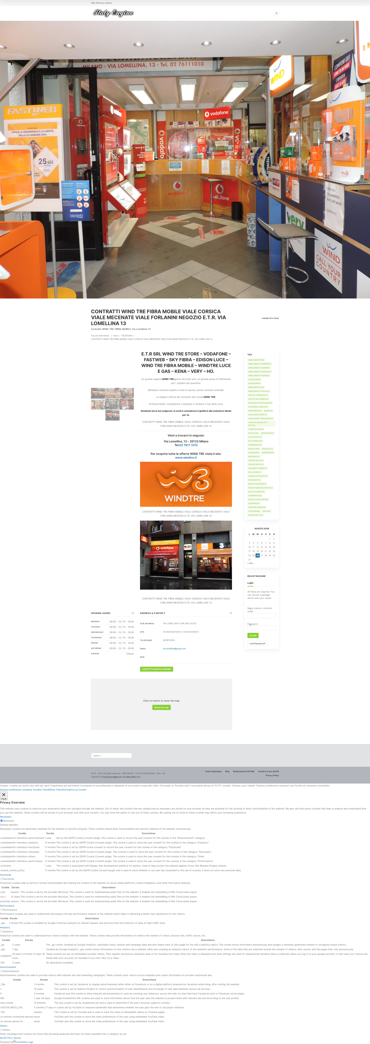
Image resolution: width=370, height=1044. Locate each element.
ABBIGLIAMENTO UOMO (259, 376)
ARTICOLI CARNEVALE (258, 395)
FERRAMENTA (255, 445)
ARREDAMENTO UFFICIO (259, 391)
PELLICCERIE (254, 472)
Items (115, 335)
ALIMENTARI (254, 383)
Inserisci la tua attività (268, 771)
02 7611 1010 (188, 445)
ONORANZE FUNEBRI (257, 468)
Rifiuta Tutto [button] (55, 789)
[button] (276, 13)
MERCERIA (254, 457)
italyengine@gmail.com (115, 777)
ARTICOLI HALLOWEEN (258, 399)
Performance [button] (7, 905)
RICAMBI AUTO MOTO (258, 476)
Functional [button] (5, 874)
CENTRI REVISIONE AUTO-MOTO (258, 423)
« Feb (250, 563)
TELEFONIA (126, 335)
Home (106, 335)
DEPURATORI (267, 433)
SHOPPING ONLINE (257, 507)
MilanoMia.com (133, 777)
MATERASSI (253, 453)
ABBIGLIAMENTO (256, 360)
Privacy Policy (272, 775)
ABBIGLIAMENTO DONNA (259, 368)
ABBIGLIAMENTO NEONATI (259, 372)
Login (250, 583)
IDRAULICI (267, 449)
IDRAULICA (254, 449)
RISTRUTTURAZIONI (257, 484)
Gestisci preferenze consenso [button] (16, 789)
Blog (227, 771)
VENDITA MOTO (255, 515)
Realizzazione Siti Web (244, 771)
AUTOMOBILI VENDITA (258, 407)
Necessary (8, 820)
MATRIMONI (268, 453)
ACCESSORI (254, 379)
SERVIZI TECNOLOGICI (258, 499)
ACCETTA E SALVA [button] (10, 1037)
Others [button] (3, 1025)
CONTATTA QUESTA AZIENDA (156, 669)
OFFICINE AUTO (255, 460)
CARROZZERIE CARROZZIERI (260, 419)
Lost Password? (258, 643)
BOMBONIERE (255, 411)
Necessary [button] (5, 816)
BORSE (268, 411)
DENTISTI (253, 433)
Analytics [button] (5, 927)
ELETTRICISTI (255, 437)
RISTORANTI (254, 480)
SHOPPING (254, 503)
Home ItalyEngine (213, 771)
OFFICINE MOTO (255, 464)
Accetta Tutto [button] (40, 789)
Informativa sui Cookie (74, 789)
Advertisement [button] (8, 967)
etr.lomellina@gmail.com (174, 648)
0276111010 (169, 640)
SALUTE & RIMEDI (256, 492)
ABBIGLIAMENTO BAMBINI (259, 364)
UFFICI (266, 511)
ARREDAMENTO (256, 387)
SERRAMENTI (255, 496)
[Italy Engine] (113, 13)
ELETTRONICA (255, 441)
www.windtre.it (186, 457)
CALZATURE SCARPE (257, 415)
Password (252, 624)
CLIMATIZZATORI (256, 429)
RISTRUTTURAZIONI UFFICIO (260, 488)
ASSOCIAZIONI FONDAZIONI (260, 403)
